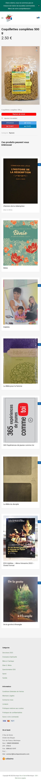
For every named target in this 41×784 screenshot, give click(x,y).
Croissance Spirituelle (9, 657)
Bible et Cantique (8, 661)
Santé (4, 674)
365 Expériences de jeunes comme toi (18, 445)
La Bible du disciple (11, 504)
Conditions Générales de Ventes (13, 691)
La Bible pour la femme (12, 386)
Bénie (5, 268)
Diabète (6, 327)
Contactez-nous (7, 700)
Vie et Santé (23, 775)
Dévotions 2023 (7, 653)
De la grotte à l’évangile (12, 624)
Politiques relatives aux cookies (13, 708)
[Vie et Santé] (9, 18)
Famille (4, 678)
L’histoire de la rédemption (14, 206)
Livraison (5, 704)
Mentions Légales (8, 696)
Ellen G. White (7, 665)
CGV (36, 775)
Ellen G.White (7, 210)
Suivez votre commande (10, 717)
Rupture (11, 133)
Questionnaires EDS (9, 669)
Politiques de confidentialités (12, 712)
